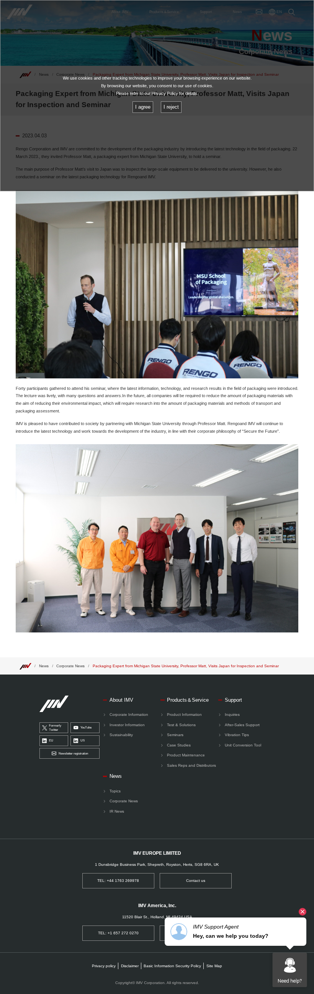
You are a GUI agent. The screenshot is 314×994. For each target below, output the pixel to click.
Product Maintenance (186, 755)
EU (51, 740)
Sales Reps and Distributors (191, 765)
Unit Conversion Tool (243, 745)
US (82, 740)
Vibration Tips (237, 735)
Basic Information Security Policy (172, 966)
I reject (171, 107)
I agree (142, 107)
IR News (117, 811)
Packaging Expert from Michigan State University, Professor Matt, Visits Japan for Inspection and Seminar (186, 666)
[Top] (25, 666)
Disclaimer (130, 966)
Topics (115, 791)
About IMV (121, 700)
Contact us (195, 880)
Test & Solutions (181, 725)
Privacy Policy (165, 93)
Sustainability (121, 735)
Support (233, 700)
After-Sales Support (242, 725)
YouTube (86, 727)
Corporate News (70, 666)
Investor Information (127, 725)
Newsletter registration (73, 753)
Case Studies (179, 745)
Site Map (214, 966)
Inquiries (232, 714)
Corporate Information (129, 714)
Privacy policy (104, 966)
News (44, 666)
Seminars (175, 735)
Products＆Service (188, 700)
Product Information (184, 714)
